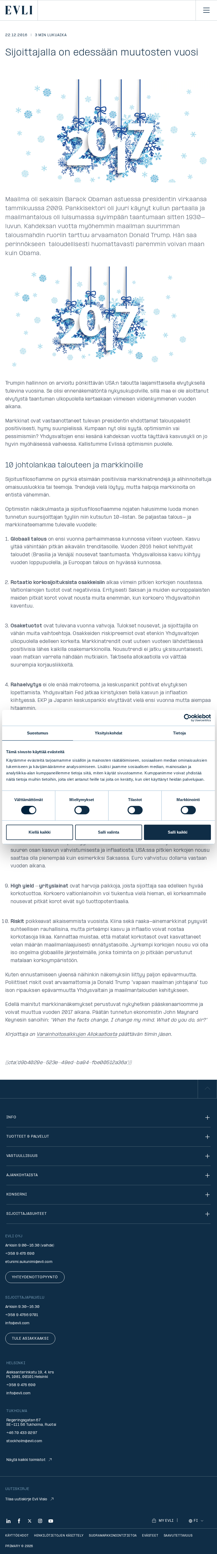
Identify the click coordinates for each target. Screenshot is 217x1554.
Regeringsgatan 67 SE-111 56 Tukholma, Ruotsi (31, 1422)
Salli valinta (108, 832)
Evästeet (150, 1535)
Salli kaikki (177, 832)
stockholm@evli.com (24, 1441)
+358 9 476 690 (19, 1254)
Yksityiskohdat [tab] (108, 733)
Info (11, 1117)
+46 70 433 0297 (21, 1433)
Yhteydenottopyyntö (35, 1277)
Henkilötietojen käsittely (59, 1535)
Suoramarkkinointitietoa (113, 1535)
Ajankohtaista (22, 1175)
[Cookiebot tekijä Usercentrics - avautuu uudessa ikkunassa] (188, 718)
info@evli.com (17, 1323)
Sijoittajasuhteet (26, 1214)
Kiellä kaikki (40, 832)
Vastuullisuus (22, 1156)
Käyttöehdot (17, 1535)
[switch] (81, 810)
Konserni (16, 1195)
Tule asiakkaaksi (30, 1339)
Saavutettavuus (178, 1535)
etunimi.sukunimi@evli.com (28, 1262)
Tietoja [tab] (179, 733)
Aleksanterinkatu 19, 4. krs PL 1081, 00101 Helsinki (30, 1375)
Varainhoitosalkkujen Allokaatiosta (77, 1034)
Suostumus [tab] (37, 733)
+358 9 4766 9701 (21, 1315)
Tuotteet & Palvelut (27, 1137)
